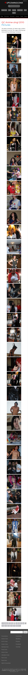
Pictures (12, 16)
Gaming (14, 10)
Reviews (6, 16)
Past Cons (4, 660)
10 (2, 625)
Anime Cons (4, 10)
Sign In (25, 0)
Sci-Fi (9, 10)
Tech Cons (4, 657)
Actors (17, 16)
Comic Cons (19, 10)
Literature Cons (5, 655)
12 (8, 625)
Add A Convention (6, 663)
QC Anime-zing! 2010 (13, 22)
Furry (25, 10)
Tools (21, 16)
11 (5, 625)
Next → (18, 625)
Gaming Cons (4, 646)
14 (14, 625)
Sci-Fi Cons (4, 641)
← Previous (5, 623)
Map (2, 16)
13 (11, 625)
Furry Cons (4, 649)
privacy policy (12, 670)
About (25, 16)
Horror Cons (4, 652)
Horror (14, 12)
